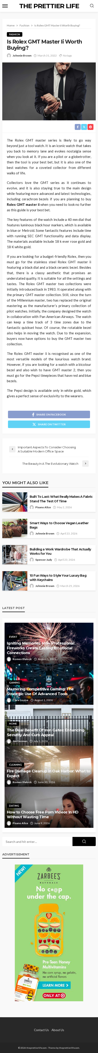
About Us (58, 1030)
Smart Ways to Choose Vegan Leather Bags (59, 525)
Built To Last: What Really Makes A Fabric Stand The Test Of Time (61, 499)
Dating (14, 805)
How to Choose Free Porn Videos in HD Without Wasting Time (42, 814)
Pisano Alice (43, 507)
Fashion (14, 34)
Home (13, 723)
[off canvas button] (5, 6)
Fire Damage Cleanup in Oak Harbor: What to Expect (48, 773)
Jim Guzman (20, 741)
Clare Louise (20, 700)
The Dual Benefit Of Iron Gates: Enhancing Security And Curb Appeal (45, 732)
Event (13, 636)
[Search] (92, 6)
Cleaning (15, 764)
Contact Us (41, 1030)
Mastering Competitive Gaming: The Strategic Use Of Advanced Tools (40, 691)
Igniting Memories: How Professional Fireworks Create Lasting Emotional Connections (40, 648)
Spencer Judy (43, 559)
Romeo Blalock (22, 659)
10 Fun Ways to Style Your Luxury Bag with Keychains (58, 578)
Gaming (14, 682)
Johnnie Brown (22, 55)
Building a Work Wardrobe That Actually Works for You (60, 551)
